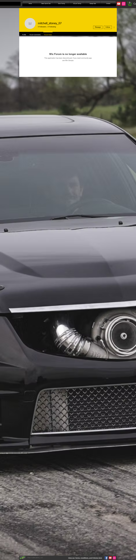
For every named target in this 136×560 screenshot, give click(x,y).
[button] (129, 4)
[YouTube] (119, 4)
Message (98, 27)
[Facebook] (106, 557)
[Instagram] (124, 4)
